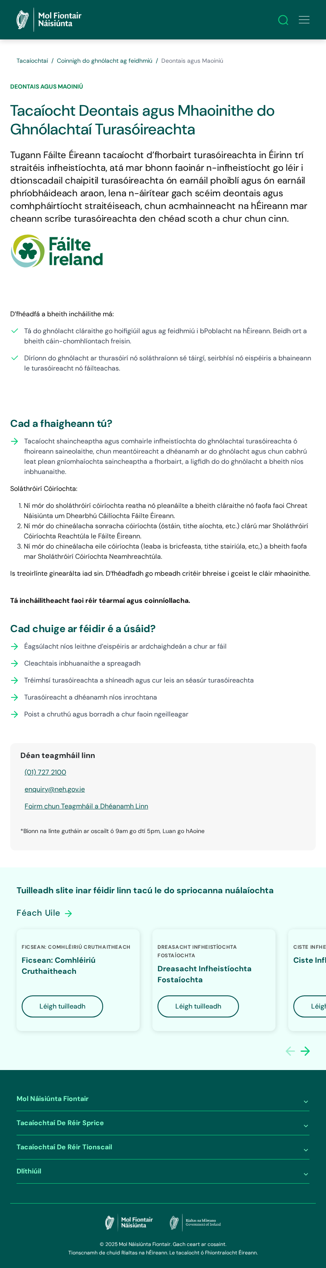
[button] (305, 1051)
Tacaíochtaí (32, 60)
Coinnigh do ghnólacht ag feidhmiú (104, 60)
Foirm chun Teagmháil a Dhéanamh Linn (86, 806)
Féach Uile (40, 912)
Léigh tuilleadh (62, 1006)
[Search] (283, 20)
